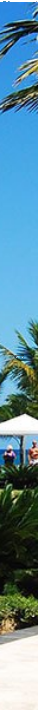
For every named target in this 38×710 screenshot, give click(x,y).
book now (22, 357)
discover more (16, 357)
